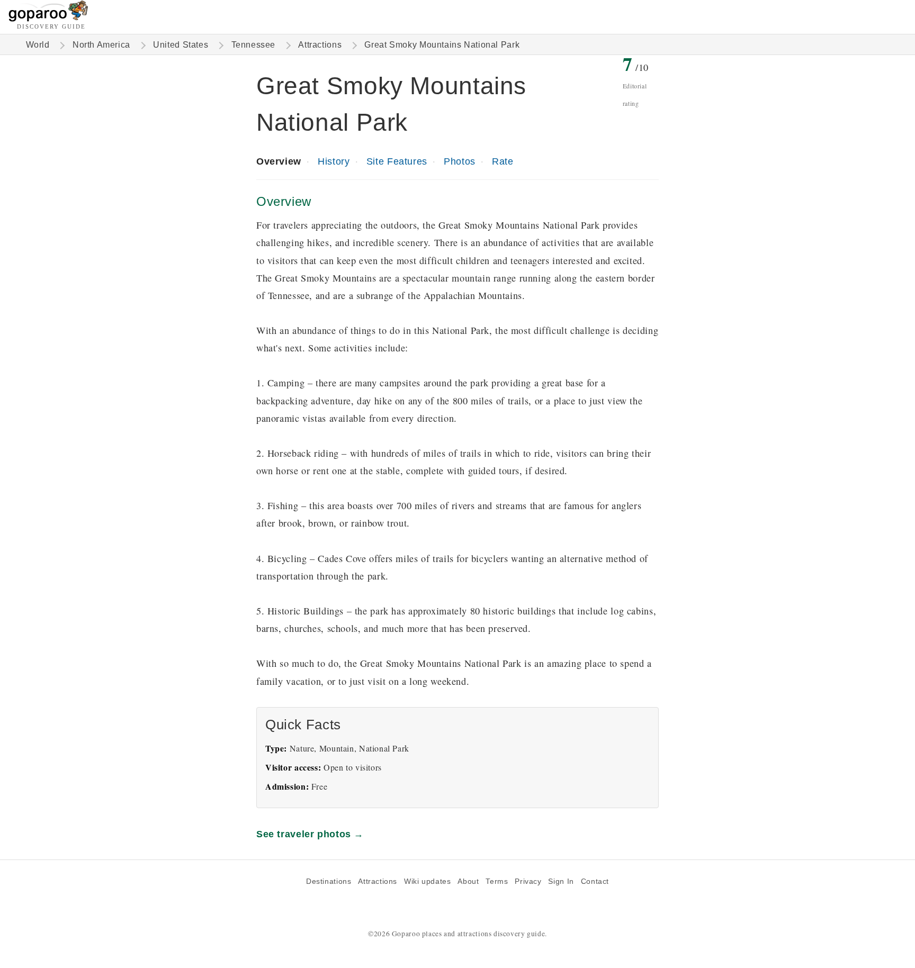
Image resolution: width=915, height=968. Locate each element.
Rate (502, 161)
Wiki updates (427, 881)
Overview (278, 161)
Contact (595, 881)
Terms (497, 881)
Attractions (320, 44)
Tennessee (253, 44)
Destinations (328, 881)
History (333, 161)
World (38, 44)
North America (101, 44)
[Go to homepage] (48, 18)
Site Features (396, 161)
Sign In (560, 881)
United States (180, 44)
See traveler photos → (310, 833)
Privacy (528, 881)
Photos (460, 161)
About (468, 881)
